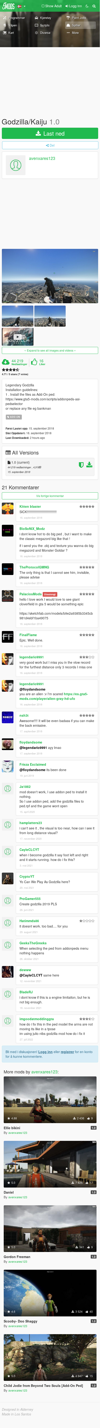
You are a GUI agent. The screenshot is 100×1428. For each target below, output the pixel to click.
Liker (42, 364)
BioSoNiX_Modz (32, 528)
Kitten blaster (30, 506)
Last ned (53, 133)
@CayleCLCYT (30, 975)
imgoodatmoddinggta (36, 1018)
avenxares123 (42, 158)
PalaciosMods (30, 594)
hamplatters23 (30, 822)
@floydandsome (32, 689)
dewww (25, 969)
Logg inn (45, 1051)
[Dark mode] (87, 6)
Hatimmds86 (29, 920)
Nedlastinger (19, 364)
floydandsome (30, 742)
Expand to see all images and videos (50, 350)
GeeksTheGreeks (33, 943)
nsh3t (24, 715)
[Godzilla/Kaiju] (50, 276)
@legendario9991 (33, 747)
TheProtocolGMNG (34, 567)
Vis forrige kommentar (50, 496)
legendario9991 (31, 657)
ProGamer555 (30, 898)
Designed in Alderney (17, 1409)
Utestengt (50, 594)
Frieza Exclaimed (32, 764)
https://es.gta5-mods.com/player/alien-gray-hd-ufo (53, 696)
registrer (67, 1051)
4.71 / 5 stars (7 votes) (15, 374)
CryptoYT (26, 876)
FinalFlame (28, 634)
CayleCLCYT (29, 849)
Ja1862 (25, 786)
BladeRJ (26, 992)
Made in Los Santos (16, 1414)
